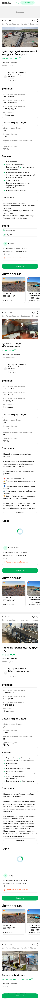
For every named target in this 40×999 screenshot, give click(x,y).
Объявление (28, 2)
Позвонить (20, 266)
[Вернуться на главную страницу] (3, 24)
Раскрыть (20, 512)
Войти (12, 80)
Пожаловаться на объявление (17, 258)
